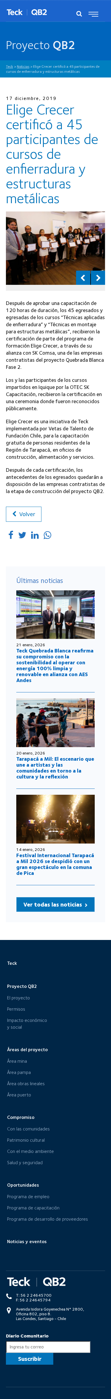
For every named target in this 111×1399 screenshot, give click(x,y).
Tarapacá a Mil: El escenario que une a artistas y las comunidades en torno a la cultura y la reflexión (55, 768)
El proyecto (18, 998)
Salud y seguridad (25, 1162)
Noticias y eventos (27, 1241)
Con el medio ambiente (30, 1151)
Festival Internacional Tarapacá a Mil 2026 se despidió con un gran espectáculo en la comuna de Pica (55, 864)
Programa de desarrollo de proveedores (47, 1219)
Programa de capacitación (33, 1208)
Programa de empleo (28, 1196)
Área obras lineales (26, 1083)
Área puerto (19, 1095)
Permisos (16, 1009)
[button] (83, 278)
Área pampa (19, 1072)
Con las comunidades (28, 1129)
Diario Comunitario (27, 1336)
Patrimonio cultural (26, 1140)
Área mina (17, 1061)
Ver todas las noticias (53, 904)
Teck (12, 963)
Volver (26, 514)
